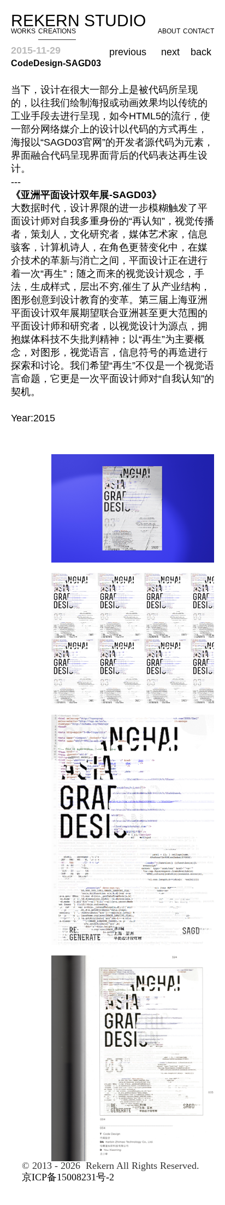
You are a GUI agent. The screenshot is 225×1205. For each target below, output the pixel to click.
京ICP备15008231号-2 (68, 1177)
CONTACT (198, 31)
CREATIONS (57, 31)
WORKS (23, 31)
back (201, 52)
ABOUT (169, 31)
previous (127, 52)
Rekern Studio (83, 20)
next (170, 52)
